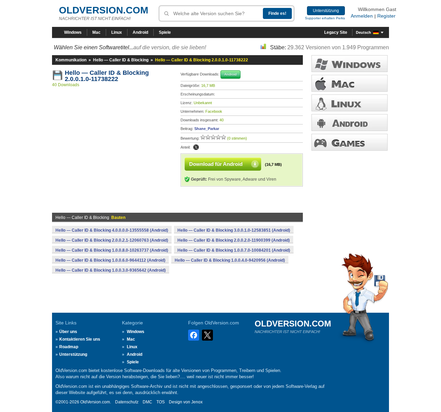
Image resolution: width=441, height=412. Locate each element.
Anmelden (362, 16)
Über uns (68, 331)
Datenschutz (127, 402)
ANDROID (349, 122)
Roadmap (68, 346)
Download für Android (216, 164)
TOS (160, 402)
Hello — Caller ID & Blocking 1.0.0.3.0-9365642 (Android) (110, 270)
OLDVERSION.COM (103, 10)
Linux (116, 32)
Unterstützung (326, 10)
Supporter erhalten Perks (325, 18)
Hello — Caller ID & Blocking (120, 60)
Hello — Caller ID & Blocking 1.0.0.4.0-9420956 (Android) (230, 260)
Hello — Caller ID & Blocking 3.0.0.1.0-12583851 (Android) (233, 230)
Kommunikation (70, 60)
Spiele (165, 32)
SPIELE (349, 142)
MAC (349, 83)
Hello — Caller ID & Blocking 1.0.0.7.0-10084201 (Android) (233, 250)
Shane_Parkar (206, 129)
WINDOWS (349, 63)
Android (140, 32)
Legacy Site (335, 32)
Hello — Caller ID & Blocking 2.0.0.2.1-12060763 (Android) (111, 240)
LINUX (349, 102)
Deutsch (363, 32)
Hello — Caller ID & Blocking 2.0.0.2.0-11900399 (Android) (233, 240)
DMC (147, 402)
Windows (73, 32)
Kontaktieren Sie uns (79, 339)
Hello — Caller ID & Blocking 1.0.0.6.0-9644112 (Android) (110, 260)
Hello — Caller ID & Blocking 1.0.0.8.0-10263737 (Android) (111, 250)
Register (386, 16)
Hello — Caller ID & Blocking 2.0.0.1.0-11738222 (108, 75)
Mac (96, 32)
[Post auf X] (196, 147)
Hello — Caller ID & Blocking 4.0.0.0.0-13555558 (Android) (111, 230)
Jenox (197, 402)
